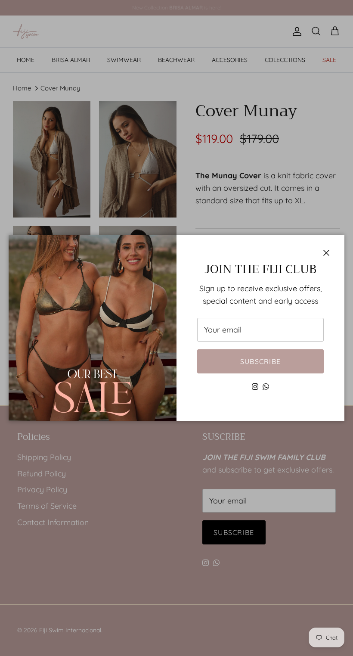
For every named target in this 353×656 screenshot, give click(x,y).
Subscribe (260, 361)
